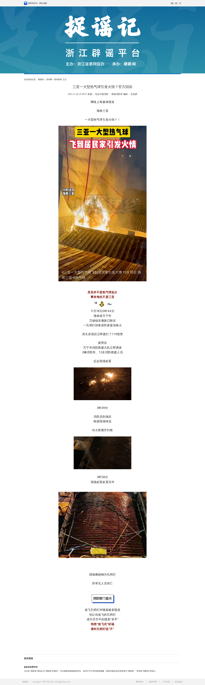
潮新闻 (41, 79)
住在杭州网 (172, 3)
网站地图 (43, 3)
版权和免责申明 (30, 667)
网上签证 (180, 3)
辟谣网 (49, 79)
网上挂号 (176, 3)
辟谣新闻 (58, 79)
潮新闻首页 (25, 3)
